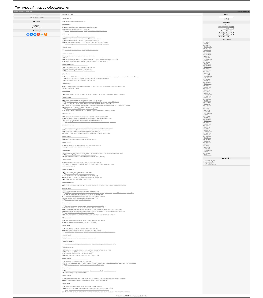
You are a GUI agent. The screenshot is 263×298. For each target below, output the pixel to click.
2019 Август (207, 148)
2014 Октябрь (207, 60)
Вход (27, 11)
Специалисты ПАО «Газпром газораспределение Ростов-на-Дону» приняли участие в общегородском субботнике (95, 211)
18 (231, 32)
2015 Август (207, 74)
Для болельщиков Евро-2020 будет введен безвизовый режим (81, 109)
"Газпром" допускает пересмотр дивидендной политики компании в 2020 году (85, 206)
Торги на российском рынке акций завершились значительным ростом (83, 120)
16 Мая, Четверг (66, 142)
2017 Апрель (207, 105)
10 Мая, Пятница (66, 203)
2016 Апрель (207, 87)
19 (233, 32)
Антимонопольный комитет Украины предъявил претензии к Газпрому (83, 230)
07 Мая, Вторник (66, 235)
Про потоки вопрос (70, 166)
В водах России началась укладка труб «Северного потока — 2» (82, 40)
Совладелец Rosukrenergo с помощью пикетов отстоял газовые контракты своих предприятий (89, 164)
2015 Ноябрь (207, 79)
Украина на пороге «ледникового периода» (76, 272)
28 (221, 36)
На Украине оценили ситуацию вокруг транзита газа (78, 172)
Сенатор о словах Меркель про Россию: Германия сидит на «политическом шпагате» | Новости (90, 110)
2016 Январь (207, 82)
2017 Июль (207, 110)
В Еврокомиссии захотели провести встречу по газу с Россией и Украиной (84, 265)
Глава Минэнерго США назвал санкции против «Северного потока (82, 251)
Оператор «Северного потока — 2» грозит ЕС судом (78, 253)
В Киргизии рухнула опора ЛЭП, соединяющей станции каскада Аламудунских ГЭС (87, 280)
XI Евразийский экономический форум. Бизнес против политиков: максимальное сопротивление (90, 122)
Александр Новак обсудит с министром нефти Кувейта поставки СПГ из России (86, 31)
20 (219, 34)
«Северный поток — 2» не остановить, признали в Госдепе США (82, 255)
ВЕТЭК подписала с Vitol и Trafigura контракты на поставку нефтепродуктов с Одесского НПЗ (89, 103)
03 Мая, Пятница (66, 268)
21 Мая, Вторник (66, 97)
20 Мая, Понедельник (68, 113)
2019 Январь (207, 138)
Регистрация (22, 11)
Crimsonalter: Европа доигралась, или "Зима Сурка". (78, 69)
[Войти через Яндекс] (38, 34)
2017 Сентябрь (208, 113)
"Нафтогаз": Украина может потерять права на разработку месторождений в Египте (87, 78)
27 (219, 36)
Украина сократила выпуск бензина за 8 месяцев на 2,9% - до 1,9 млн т (83, 100)
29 (223, 36)
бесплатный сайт (138, 295)
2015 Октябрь (207, 77)
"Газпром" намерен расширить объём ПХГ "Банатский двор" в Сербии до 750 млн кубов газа (89, 128)
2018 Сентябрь (208, 131)
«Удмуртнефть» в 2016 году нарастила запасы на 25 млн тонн (81, 228)
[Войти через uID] (27, 34)
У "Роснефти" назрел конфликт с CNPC (75, 21)
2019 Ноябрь (207, 153)
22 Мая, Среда (66, 91)
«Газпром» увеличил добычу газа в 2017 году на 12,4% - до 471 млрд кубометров (86, 42)
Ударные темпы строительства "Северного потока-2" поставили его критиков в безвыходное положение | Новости (95, 94)
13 (219, 32)
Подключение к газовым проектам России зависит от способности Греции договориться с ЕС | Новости (92, 102)
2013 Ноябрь (207, 50)
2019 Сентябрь (208, 150)
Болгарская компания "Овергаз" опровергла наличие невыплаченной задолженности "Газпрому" (90, 214)
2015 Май (206, 71)
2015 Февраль (207, 67)
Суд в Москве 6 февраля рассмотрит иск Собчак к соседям (80, 139)
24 (228, 34)
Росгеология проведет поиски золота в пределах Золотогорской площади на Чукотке (87, 44)
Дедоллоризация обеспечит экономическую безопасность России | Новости (85, 156)
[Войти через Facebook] (34, 34)
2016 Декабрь (207, 99)
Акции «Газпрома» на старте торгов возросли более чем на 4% (81, 50)
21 (221, 34)
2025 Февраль (207, 154)
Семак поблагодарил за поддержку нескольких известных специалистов (84, 194)
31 (228, 36)
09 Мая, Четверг (66, 217)
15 (223, 32)
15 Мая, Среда (66, 150)
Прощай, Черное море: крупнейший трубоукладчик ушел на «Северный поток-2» (86, 61)
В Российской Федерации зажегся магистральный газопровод (81, 27)
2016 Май (206, 88)
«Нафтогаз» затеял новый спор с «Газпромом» (77, 29)
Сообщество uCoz (209, 161)
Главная (16, 11)
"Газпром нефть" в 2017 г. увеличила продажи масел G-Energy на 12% (83, 177)
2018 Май (206, 125)
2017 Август (207, 111)
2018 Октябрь (207, 133)
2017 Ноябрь (207, 116)
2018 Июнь (207, 127)
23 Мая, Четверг (66, 83)
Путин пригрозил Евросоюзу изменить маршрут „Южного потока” (82, 191)
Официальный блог (210, 160)
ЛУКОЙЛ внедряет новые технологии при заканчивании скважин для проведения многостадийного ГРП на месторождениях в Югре (99, 193)
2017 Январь (207, 100)
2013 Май (206, 42)
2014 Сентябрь (208, 59)
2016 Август (207, 93)
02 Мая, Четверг (66, 275)
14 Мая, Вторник (66, 159)
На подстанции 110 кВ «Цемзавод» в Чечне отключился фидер (81, 175)
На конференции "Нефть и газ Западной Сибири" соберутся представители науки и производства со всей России (95, 86)
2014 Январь (207, 53)
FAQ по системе (209, 163)
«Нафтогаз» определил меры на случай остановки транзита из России (83, 286)
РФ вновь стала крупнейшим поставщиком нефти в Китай (80, 37)
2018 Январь (207, 119)
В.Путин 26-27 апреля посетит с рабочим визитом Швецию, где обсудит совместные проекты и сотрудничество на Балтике (97, 291)
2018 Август (207, 130)
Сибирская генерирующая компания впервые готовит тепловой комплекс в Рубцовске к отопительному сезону (94, 153)
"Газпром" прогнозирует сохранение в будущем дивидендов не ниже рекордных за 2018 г (88, 118)
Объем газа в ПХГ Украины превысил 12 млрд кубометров (80, 154)
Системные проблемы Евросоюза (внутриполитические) (80, 174)
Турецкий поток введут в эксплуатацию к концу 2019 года (80, 67)
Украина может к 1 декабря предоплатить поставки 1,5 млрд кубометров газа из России (88, 250)
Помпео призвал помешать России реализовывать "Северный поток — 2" (84, 207)
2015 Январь (207, 65)
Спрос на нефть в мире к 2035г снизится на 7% (77, 147)
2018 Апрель (207, 124)
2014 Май (206, 56)
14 (221, 32)
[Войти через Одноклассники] (45, 34)
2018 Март (207, 122)
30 (226, 36)
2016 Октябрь (207, 96)
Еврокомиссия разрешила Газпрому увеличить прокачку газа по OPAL (83, 162)
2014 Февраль (207, 54)
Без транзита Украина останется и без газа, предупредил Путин (81, 198)
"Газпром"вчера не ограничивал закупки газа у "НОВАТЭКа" (80, 222)
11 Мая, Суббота (66, 188)
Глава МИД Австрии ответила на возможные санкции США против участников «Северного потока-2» (91, 59)
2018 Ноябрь (207, 134)
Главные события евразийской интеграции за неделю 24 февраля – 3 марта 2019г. (86, 116)
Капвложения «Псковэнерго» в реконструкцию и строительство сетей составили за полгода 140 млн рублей (93, 209)
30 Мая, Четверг (66, 24)
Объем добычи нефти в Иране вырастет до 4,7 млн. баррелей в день (83, 38)
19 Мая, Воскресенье (68, 125)
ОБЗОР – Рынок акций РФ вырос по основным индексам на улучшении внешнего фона (88, 133)
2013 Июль (207, 43)
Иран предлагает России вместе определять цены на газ (80, 70)
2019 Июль (207, 147)
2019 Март (207, 141)
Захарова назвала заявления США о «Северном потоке (79, 213)
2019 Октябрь (207, 151)
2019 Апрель (207, 142)
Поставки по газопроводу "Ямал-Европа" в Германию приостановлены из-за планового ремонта (90, 232)
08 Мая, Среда (66, 225)
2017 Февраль (207, 102)
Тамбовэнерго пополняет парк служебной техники (78, 179)
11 (230, 30)
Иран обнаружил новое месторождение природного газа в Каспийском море (85, 196)
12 (233, 30)
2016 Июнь (207, 90)
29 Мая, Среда (66, 34)
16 (226, 32)
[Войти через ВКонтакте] (31, 34)
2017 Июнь (207, 108)
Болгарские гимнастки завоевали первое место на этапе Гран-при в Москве (85, 220)
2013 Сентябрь (208, 47)
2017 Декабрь (207, 117)
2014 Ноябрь (207, 62)
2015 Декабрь (207, 80)
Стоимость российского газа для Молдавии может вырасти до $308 (82, 131)
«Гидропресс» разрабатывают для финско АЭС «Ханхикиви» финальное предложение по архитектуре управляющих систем (97, 105)
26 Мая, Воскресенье (68, 64)
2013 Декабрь (207, 51)
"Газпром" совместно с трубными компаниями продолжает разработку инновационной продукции (90, 244)
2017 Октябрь (207, 114)
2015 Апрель (207, 70)
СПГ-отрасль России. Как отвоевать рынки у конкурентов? (80, 238)
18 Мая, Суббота (66, 136)
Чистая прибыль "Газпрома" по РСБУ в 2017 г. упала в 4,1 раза (81, 107)
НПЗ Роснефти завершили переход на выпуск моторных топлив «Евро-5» (84, 57)
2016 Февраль (207, 84)
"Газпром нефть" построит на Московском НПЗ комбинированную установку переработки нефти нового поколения (95, 278)
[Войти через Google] (42, 34)
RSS (31, 11)
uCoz (146, 295)
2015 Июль (207, 73)
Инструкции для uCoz (210, 164)
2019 (68, 14)
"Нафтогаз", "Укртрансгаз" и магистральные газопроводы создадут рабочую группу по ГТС (89, 288)
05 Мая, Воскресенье (68, 247)
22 (223, 34)
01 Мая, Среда (66, 283)
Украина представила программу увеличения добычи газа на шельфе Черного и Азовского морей (90, 270)
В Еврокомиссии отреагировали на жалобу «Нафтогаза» (79, 56)
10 (228, 30)
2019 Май (206, 144)
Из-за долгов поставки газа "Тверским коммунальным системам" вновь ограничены (87, 290)
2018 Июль (207, 128)
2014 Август (207, 57)
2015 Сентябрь (208, 76)
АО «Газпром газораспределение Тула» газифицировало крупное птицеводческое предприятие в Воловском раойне (95, 185)
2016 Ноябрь (207, 97)
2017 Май (206, 107)
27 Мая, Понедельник (68, 53)
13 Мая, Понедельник (68, 169)
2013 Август (207, 45)
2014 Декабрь (207, 63)
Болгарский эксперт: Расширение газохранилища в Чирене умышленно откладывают (87, 129)
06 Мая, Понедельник (68, 241)
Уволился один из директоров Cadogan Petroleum (78, 200)
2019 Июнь (207, 145)
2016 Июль (207, 91)
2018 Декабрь (207, 136)
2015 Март (207, 68)
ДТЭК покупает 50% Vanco (72, 88)
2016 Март (207, 85)
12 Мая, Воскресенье (68, 182)
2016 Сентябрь (208, 94)
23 (226, 34)
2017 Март (207, 104)
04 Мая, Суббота (66, 258)
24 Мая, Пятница (66, 74)
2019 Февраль (207, 139)
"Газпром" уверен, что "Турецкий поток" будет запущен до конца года (83, 145)
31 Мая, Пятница (66, 18)
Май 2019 (226, 25)
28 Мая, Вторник (66, 47)
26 (233, 34)
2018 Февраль (207, 121)
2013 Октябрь (207, 48)
